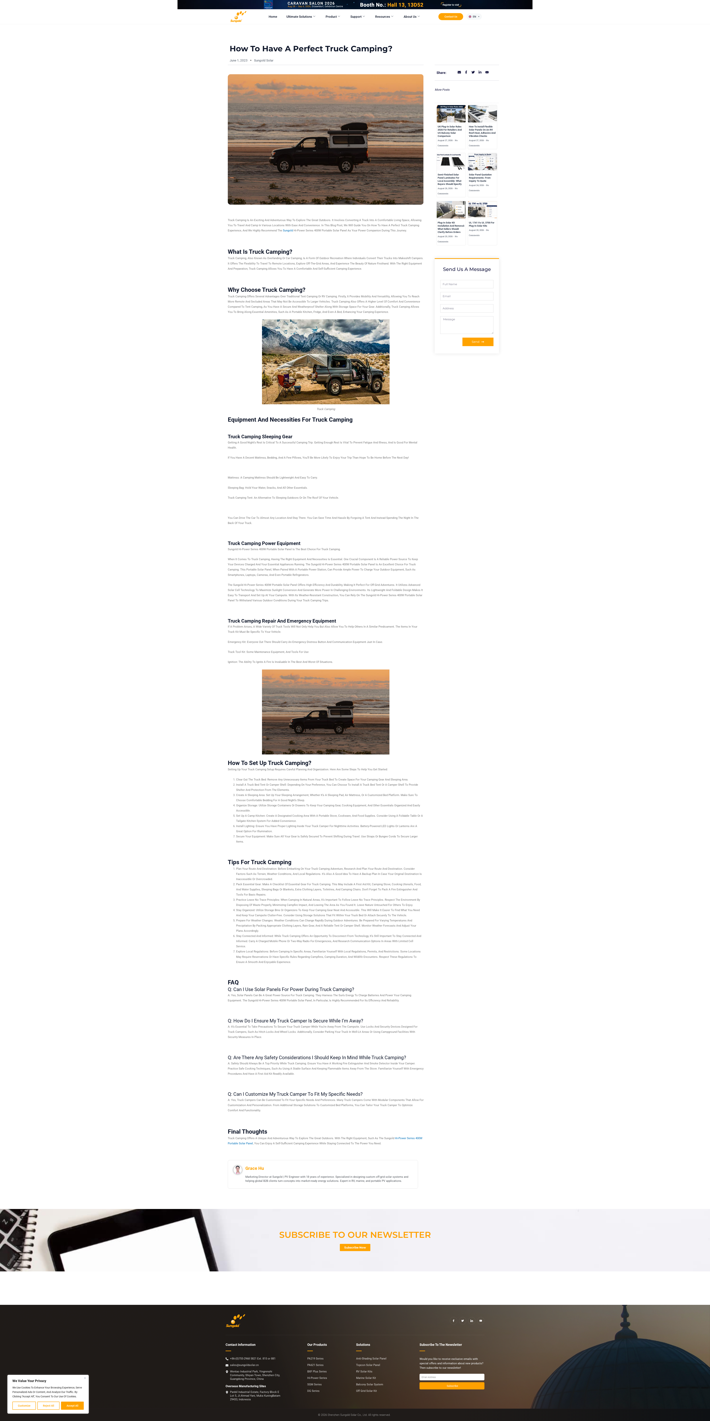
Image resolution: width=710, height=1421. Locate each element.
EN (474, 16)
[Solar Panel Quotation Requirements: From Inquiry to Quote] (482, 161)
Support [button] (356, 16)
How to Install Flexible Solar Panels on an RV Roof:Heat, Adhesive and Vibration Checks (482, 131)
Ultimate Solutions (299, 16)
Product (331, 16)
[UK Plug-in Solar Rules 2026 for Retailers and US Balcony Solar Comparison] (451, 113)
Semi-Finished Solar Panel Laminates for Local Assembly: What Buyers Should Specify (450, 179)
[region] (48, 1394)
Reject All (48, 1405)
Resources (382, 16)
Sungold (288, 230)
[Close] (85, 1378)
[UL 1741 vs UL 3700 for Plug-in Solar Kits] (482, 209)
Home (273, 16)
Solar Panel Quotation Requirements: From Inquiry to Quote (480, 177)
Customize (24, 1405)
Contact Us (450, 16)
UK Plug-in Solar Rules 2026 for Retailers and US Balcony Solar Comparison (450, 131)
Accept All (72, 1405)
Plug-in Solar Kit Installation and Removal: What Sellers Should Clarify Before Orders (451, 227)
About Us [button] (410, 16)
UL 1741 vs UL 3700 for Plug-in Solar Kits (481, 224)
